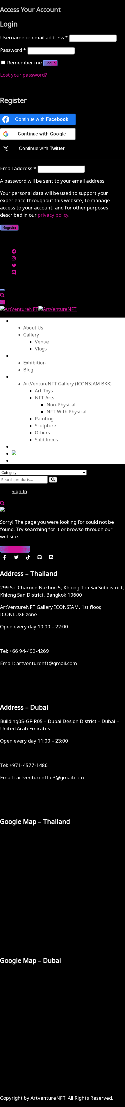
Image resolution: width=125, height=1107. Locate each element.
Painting (44, 418)
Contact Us (23, 446)
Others (42, 432)
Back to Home (15, 549)
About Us (22, 321)
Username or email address (34, 38)
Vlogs (41, 349)
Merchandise (26, 376)
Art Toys (44, 390)
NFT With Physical (67, 411)
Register (9, 227)
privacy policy (53, 215)
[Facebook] (4, 557)
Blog (28, 369)
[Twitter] (16, 557)
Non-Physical (61, 404)
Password (13, 50)
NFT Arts (44, 397)
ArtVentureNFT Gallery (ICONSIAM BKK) (67, 383)
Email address (18, 168)
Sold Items (46, 439)
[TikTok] (28, 557)
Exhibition (34, 362)
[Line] (39, 557)
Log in (50, 63)
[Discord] (51, 557)
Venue (42, 342)
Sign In (19, 491)
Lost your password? (23, 75)
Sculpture (45, 425)
